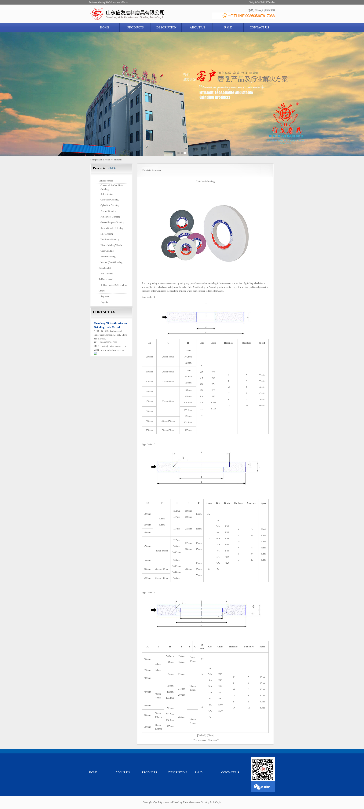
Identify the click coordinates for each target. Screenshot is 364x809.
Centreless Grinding (109, 199)
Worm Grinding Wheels (111, 245)
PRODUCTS (135, 27)
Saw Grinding (106, 233)
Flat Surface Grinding (110, 216)
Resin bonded (105, 268)
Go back (202, 735)
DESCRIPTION (166, 27)
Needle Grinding (107, 256)
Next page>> (214, 740)
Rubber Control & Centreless (113, 285)
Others (102, 290)
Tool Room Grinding (109, 239)
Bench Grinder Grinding (111, 228)
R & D (228, 27)
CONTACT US (259, 27)
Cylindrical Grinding (109, 205)
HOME (104, 27)
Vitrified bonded (106, 180)
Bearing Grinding (108, 211)
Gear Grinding (107, 251)
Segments (104, 296)
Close (210, 735)
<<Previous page (198, 740)
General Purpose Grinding (112, 222)
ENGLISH (270, 10)
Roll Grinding (106, 194)
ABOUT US (197, 27)
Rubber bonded (105, 279)
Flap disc (104, 302)
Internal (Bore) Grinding (111, 262)
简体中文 (259, 10)
